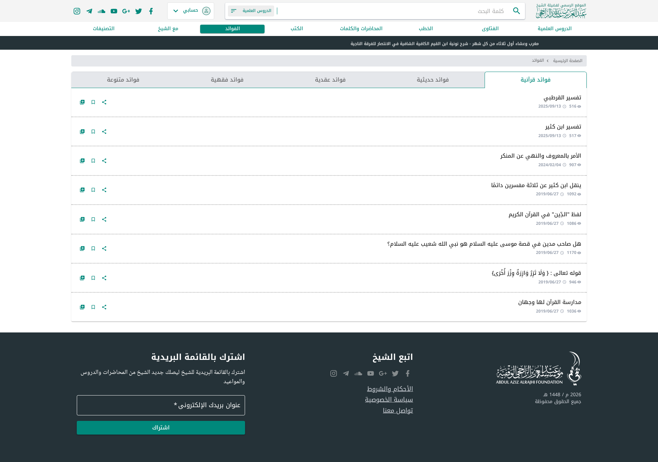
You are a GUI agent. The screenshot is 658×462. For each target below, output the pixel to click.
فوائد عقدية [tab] (330, 79)
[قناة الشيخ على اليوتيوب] (113, 10)
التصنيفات (103, 29)
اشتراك (161, 427)
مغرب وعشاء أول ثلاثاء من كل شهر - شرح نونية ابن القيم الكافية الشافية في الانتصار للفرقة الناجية (445, 43)
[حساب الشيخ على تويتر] (138, 10)
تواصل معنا (398, 410)
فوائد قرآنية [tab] (536, 79)
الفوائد (232, 29)
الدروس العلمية (555, 29)
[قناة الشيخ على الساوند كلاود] (101, 10)
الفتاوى (490, 29)
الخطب (426, 29)
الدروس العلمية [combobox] (257, 10)
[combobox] (395, 11)
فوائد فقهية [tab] (227, 79)
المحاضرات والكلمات (361, 29)
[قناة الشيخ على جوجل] (126, 10)
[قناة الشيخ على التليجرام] (89, 10)
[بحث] (517, 11)
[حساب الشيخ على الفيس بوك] (150, 10)
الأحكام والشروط (390, 389)
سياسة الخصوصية (389, 399)
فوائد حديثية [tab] (433, 79)
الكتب (297, 29)
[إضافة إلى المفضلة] (93, 102)
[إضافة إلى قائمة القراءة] (82, 102)
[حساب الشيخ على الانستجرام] (76, 10)
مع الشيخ (168, 29)
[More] (104, 102)
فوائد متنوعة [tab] (123, 79)
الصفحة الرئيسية (567, 60)
